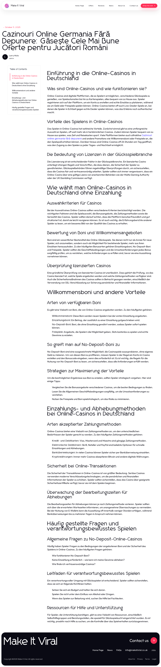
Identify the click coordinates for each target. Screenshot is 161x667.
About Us (131, 659)
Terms (147, 659)
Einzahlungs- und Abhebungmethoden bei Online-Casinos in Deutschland (24, 100)
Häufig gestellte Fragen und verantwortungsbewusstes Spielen (25, 108)
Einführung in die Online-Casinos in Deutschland (24, 77)
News (110, 650)
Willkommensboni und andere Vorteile (23, 92)
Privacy (140, 659)
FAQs (119, 650)
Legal (154, 659)
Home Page (98, 650)
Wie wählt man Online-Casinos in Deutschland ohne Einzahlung (24, 84)
